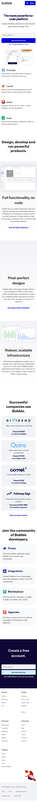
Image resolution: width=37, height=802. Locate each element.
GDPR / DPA (17, 796)
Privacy (10, 791)
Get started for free (19, 40)
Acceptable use (5, 796)
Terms (3, 791)
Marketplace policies (21, 791)
